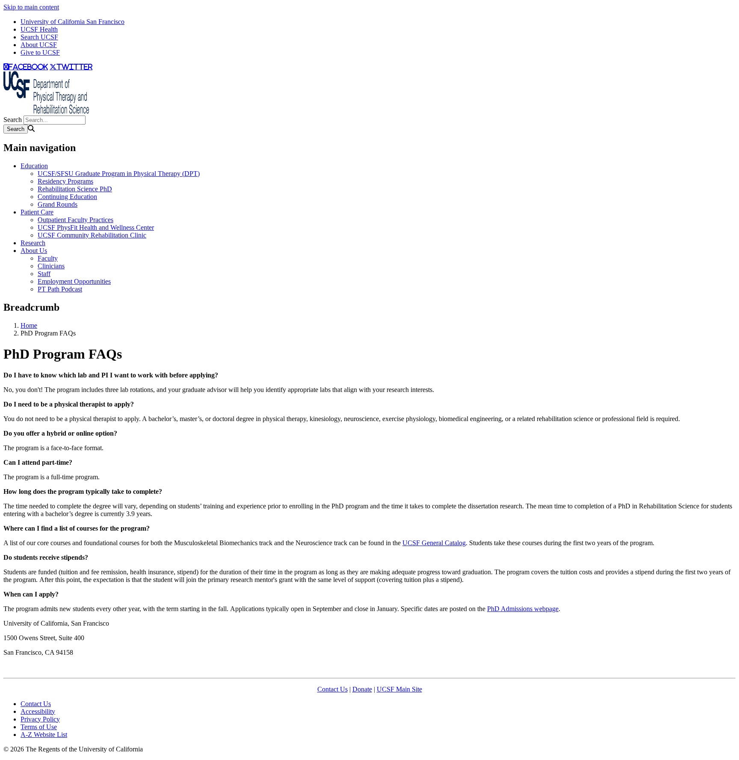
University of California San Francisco (72, 21)
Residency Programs (65, 181)
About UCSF (39, 44)
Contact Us (332, 689)
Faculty (48, 258)
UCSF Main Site (399, 689)
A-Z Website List (44, 734)
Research (33, 242)
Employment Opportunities (74, 281)
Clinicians (51, 266)
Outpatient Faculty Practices (75, 219)
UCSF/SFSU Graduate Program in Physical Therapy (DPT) (119, 173)
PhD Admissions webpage (523, 608)
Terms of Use (39, 726)
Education (34, 165)
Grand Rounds (57, 204)
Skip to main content (31, 7)
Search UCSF (39, 37)
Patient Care (37, 212)
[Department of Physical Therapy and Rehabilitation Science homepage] (46, 111)
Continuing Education (67, 196)
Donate (362, 689)
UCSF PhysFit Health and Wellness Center (96, 227)
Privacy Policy (40, 719)
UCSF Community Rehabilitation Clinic (92, 235)
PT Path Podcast (60, 289)
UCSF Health (39, 29)
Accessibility (38, 711)
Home (29, 325)
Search (12, 119)
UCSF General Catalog (434, 542)
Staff (44, 273)
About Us (34, 250)
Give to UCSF (40, 52)
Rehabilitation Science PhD (75, 189)
